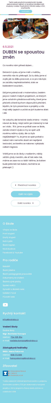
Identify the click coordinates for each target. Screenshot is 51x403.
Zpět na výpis (25, 194)
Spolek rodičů (9, 285)
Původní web (9, 296)
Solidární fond (9, 293)
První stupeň (9, 233)
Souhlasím (25, 11)
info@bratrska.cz (11, 319)
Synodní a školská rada (13, 289)
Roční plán (8, 241)
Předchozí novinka (26, 185)
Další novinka (24, 203)
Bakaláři (6, 266)
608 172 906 (16, 355)
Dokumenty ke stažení (13, 277)
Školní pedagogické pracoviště (17, 274)
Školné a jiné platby (12, 281)
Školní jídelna (9, 270)
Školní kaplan (9, 245)
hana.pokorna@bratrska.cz (22, 358)
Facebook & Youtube (13, 252)
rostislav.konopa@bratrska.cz (24, 340)
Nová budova (9, 248)
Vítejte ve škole (10, 229)
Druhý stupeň (9, 237)
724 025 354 (16, 337)
